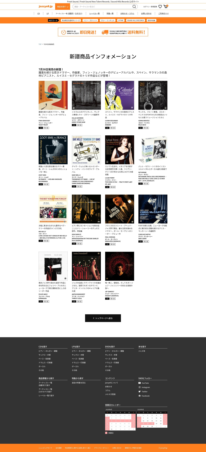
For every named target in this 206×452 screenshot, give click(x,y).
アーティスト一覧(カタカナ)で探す (45, 390)
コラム (107, 390)
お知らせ (108, 386)
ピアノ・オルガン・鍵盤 (48, 351)
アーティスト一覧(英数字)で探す (45, 383)
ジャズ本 (141, 351)
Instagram (146, 387)
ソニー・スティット (90, 20)
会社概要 (59, 448)
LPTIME (120, 20)
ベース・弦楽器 (45, 358)
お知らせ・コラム (127, 13)
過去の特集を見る (79, 382)
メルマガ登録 (110, 394)
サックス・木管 (45, 354)
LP (48, 13)
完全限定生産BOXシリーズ (71, 20)
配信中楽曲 (151, 20)
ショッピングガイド (45, 448)
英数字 (70, 13)
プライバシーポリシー (101, 448)
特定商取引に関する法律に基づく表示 (78, 448)
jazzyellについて (111, 382)
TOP (40, 44)
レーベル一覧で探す (46, 395)
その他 (41, 370)
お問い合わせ (146, 13)
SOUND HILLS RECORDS (135, 20)
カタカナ (78, 13)
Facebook (146, 395)
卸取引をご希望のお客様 (133, 448)
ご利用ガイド (163, 13)
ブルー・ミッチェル (107, 20)
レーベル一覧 (94, 13)
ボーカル (42, 366)
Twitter (144, 391)
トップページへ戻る (104, 318)
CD (38, 13)
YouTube (145, 383)
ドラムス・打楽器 (45, 362)
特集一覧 (110, 13)
